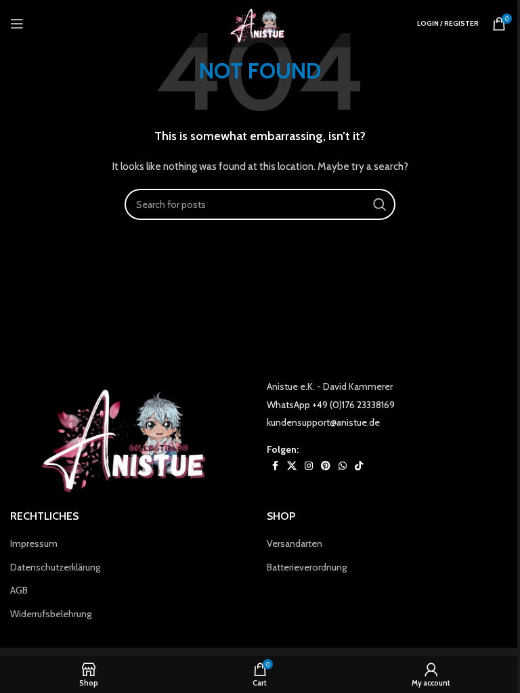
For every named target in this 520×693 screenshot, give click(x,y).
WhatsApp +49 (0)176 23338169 (331, 405)
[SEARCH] (379, 204)
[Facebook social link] (275, 466)
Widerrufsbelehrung (50, 614)
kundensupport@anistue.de (323, 422)
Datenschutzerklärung (55, 567)
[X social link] (292, 466)
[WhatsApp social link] (342, 466)
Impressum (34, 543)
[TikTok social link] (359, 466)
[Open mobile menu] (16, 23)
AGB (19, 590)
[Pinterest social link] (325, 466)
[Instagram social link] (309, 466)
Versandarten (294, 543)
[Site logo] (260, 22)
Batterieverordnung (307, 567)
